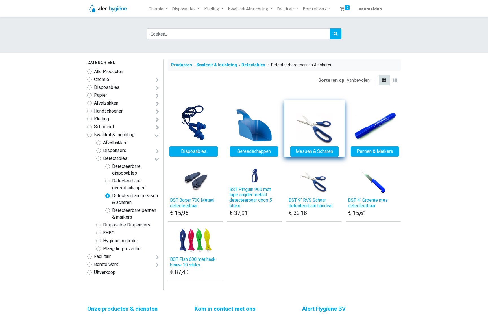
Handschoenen (108, 111)
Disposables (193, 151)
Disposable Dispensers (126, 225)
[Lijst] (395, 80)
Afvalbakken (115, 142)
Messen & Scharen (314, 151)
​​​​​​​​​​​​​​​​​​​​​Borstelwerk (106, 264)
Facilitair (102, 256)
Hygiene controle (120, 240)
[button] (360, 80)
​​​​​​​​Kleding (101, 119)
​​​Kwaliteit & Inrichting (114, 134)
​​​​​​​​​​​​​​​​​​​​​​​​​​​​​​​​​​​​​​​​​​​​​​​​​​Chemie (101, 79)
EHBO (109, 232)
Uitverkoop (105, 272)
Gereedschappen (254, 151)
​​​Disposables (106, 87)
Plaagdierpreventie (122, 248)
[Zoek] (335, 33)
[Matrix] (384, 80)
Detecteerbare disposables (126, 170)
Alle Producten (108, 71)
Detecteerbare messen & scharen (135, 199)
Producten (181, 65)
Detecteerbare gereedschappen (128, 184)
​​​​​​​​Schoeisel (104, 126)
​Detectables (115, 158)
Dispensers (114, 150)
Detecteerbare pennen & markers (134, 214)
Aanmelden (370, 9)
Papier (100, 95)
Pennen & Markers (375, 151)
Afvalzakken (106, 103)
